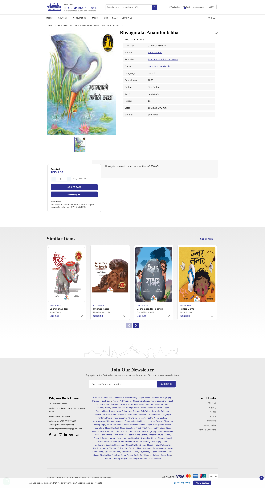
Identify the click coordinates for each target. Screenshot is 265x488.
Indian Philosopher (162, 445)
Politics (105, 438)
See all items (206, 238)
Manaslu (119, 421)
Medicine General (112, 441)
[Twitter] (55, 435)
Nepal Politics (112, 404)
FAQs (114, 17)
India (126, 424)
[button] (136, 325)
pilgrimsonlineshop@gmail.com (68, 428)
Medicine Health (100, 448)
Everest (141, 418)
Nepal (115, 401)
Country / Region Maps (135, 421)
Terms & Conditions (207, 429)
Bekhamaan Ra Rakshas (150, 308)
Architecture (154, 414)
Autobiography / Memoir (103, 421)
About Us (212, 403)
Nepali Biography (158, 401)
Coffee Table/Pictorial (127, 414)
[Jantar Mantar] (197, 274)
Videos (213, 416)
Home (49, 25)
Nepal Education (127, 428)
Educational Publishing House (163, 59)
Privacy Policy (210, 425)
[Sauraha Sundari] (66, 274)
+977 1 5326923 (62, 416)
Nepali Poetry (131, 397)
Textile (135, 451)
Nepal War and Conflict (151, 407)
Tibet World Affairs (103, 434)
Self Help (144, 455)
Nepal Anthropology (128, 404)
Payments (211, 421)
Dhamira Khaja (101, 308)
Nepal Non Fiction (115, 424)
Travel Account (159, 448)
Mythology (154, 455)
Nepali (150, 445)
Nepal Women (161, 404)
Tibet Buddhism (107, 431)
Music (153, 438)
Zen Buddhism (135, 448)
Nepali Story (106, 401)
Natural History (128, 441)
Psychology (145, 451)
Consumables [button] (79, 17)
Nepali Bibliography (155, 424)
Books (57, 25)
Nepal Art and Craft (129, 455)
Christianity (119, 397)
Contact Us (127, 17)
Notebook (143, 414)
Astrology (147, 448)
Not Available (155, 52)
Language (166, 414)
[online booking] (190, 476)
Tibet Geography (165, 431)
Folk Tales (145, 411)
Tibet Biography (149, 431)
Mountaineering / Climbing (125, 418)
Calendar (165, 411)
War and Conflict (131, 438)
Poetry (149, 418)
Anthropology (126, 401)
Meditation (99, 445)
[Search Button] (154, 7)
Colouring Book (136, 458)
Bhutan (161, 438)
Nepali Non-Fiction (152, 458)
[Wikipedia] (77, 435)
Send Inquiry (74, 194)
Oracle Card (166, 455)
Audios (213, 412)
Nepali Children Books (89, 25)
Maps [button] (95, 17)
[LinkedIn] (65, 435)
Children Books (105, 418)
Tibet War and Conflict (137, 434)
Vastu (165, 441)
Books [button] (49, 17)
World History (116, 438)
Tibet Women (119, 434)
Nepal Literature (146, 404)
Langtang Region (154, 421)
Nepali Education (137, 424)
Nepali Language (70, 25)
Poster (108, 458)
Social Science (118, 407)
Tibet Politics (121, 431)
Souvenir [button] (62, 17)
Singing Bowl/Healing (109, 455)
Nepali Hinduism (159, 451)
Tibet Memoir (134, 431)
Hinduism (108, 397)
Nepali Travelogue (141, 401)
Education (126, 451)
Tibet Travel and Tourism (153, 428)
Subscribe (166, 384)
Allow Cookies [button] (202, 483)
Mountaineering (143, 441)
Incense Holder (109, 414)
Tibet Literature (156, 434)
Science (108, 451)
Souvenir (155, 411)
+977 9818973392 (68, 421)
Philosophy (156, 441)
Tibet (138, 428)
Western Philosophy (118, 448)
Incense (98, 414)
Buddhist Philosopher (115, 445)
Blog (106, 17)
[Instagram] (60, 435)
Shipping (212, 407)
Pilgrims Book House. (74, 477)
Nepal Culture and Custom (127, 411)
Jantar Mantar (187, 308)
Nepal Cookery (160, 418)
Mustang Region (120, 458)
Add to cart (74, 187)
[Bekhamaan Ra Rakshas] (153, 274)
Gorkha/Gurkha (103, 407)
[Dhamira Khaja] (110, 274)
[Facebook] (50, 435)
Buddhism (97, 397)
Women (116, 451)
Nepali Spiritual (112, 428)
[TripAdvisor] (71, 435)
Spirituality (145, 438)
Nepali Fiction (144, 397)
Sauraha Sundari (59, 308)
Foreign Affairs (133, 407)
